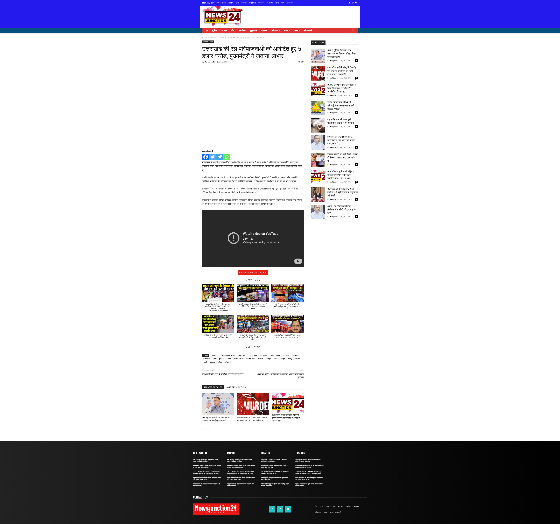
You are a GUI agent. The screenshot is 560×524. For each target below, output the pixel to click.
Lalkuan (206, 359)
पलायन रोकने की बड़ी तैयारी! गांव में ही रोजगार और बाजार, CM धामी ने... (342, 157)
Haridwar (242, 355)
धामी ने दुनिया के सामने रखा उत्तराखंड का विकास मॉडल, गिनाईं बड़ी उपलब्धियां (342, 53)
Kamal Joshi (210, 62)
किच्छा (275, 359)
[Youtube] (356, 3)
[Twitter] (212, 157)
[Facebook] (349, 3)
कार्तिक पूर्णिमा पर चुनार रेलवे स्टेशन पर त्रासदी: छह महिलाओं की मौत (274, 479)
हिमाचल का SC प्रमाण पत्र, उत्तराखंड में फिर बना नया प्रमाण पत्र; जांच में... (341, 140)
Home (204, 37)
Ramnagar (217, 359)
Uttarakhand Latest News (244, 359)
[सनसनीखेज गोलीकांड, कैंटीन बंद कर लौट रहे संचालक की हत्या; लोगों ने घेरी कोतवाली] (253, 404)
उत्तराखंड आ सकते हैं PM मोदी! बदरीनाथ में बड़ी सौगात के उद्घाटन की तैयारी (342, 192)
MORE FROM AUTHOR (236, 387)
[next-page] (208, 426)
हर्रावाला (227, 362)
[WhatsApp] (353, 3)
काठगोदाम (260, 359)
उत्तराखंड (213, 37)
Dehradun (215, 355)
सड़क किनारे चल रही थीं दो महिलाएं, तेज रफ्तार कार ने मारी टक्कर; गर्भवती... (340, 105)
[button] (353, 30)
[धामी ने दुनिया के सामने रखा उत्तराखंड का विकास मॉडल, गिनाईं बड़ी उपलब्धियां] (218, 404)
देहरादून (290, 359)
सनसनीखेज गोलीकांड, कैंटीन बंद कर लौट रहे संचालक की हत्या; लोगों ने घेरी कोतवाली (341, 71)
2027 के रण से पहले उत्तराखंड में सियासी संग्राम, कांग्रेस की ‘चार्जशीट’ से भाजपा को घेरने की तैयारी (286, 418)
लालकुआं (212, 362)
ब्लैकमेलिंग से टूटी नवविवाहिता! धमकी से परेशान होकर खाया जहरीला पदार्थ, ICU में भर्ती (340, 175)
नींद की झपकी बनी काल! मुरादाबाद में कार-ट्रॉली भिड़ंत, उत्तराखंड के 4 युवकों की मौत (275, 472)
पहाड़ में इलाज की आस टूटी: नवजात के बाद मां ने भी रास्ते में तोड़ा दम (206, 485)
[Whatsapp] (226, 157)
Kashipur (264, 355)
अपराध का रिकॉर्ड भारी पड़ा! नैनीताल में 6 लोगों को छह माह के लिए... (341, 209)
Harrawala (253, 355)
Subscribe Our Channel (254, 272)
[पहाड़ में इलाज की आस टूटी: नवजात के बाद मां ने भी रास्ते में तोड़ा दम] (318, 125)
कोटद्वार (283, 359)
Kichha (286, 355)
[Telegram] (219, 157)
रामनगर (297, 359)
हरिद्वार (220, 362)
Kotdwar (295, 355)
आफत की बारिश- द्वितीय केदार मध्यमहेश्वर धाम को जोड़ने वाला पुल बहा (280, 376)
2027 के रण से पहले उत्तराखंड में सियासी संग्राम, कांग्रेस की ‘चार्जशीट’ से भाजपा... (341, 88)
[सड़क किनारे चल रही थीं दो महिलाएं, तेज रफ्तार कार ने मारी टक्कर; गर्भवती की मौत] (318, 108)
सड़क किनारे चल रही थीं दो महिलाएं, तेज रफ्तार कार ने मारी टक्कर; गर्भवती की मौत (207, 479)
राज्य (211, 42)
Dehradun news (228, 355)
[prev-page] (204, 426)
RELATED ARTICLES (213, 387)
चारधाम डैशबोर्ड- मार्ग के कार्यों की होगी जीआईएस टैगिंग (223, 374)
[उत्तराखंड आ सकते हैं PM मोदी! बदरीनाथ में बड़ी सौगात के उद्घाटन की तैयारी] (318, 194)
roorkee (228, 359)
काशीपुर (269, 359)
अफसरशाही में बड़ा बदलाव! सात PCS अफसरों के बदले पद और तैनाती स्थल (274, 460)
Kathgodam (275, 355)
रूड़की (205, 362)
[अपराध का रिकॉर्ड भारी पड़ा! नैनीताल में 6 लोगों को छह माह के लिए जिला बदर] (318, 212)
